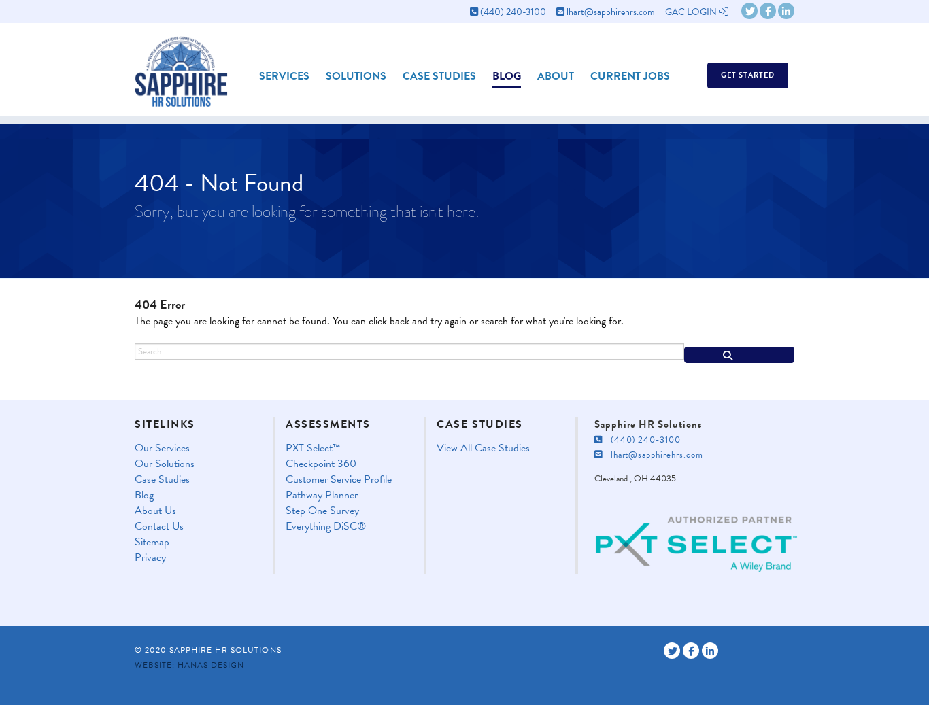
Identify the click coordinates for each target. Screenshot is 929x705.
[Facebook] (768, 11)
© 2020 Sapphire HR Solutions (208, 650)
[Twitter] (749, 11)
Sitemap (152, 542)
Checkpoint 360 (321, 464)
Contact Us (159, 526)
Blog (506, 76)
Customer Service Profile (339, 479)
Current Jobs (630, 76)
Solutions (356, 76)
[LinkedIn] (786, 11)
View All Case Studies (483, 448)
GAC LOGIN (692, 12)
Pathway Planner (322, 495)
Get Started (748, 75)
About (555, 76)
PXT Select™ (313, 448)
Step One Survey (322, 511)
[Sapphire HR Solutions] (181, 67)
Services (284, 76)
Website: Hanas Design (189, 665)
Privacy (150, 558)
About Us (155, 511)
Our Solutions (165, 464)
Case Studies (439, 76)
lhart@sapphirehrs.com (609, 12)
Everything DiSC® (326, 526)
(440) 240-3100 (512, 12)
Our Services (162, 448)
